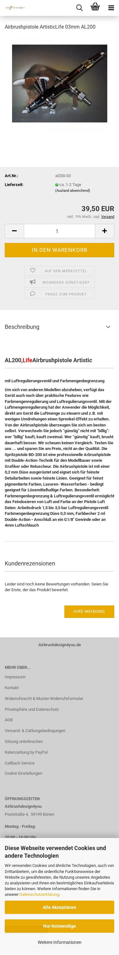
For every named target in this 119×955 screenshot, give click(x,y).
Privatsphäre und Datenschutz (32, 709)
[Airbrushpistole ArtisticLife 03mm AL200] (59, 83)
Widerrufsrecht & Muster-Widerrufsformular (44, 698)
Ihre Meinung (89, 611)
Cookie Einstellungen (23, 773)
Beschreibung (22, 326)
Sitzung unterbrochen (24, 741)
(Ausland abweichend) (72, 191)
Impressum (15, 677)
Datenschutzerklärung (39, 894)
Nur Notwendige (59, 926)
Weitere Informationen (60, 942)
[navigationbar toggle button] (111, 8)
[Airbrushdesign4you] (12, 8)
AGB (9, 719)
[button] (14, 231)
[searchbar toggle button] (79, 8)
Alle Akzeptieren (59, 907)
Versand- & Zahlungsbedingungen (35, 730)
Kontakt (12, 687)
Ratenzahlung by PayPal (26, 752)
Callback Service (20, 763)
